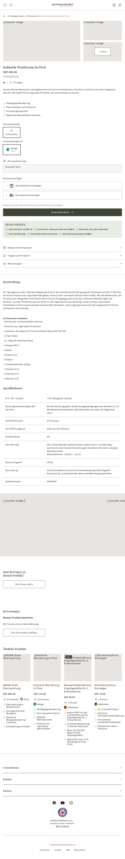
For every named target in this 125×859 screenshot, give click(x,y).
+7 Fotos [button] (103, 51)
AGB (68, 850)
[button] (62, 212)
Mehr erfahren (62, 826)
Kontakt (57, 850)
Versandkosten (11, 76)
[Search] (11, 5)
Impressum (45, 850)
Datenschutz (79, 850)
